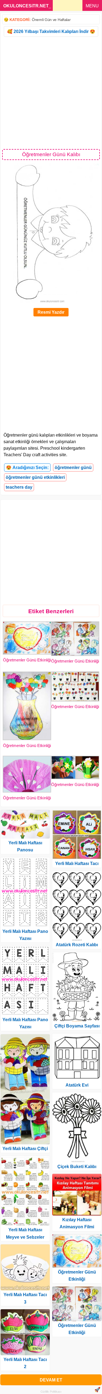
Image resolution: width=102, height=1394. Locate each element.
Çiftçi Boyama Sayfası (77, 1026)
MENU (92, 6)
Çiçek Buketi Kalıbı (76, 1166)
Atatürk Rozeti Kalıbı (77, 944)
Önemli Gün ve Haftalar (51, 19)
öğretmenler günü (73, 467)
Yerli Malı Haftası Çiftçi (25, 1148)
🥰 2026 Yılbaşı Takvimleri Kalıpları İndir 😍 (51, 31)
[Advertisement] (51, 92)
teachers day (19, 487)
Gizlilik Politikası (51, 1391)
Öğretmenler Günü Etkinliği (27, 660)
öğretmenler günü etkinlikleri (35, 477)
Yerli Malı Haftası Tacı (76, 863)
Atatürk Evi (77, 1085)
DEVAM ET (51, 1380)
